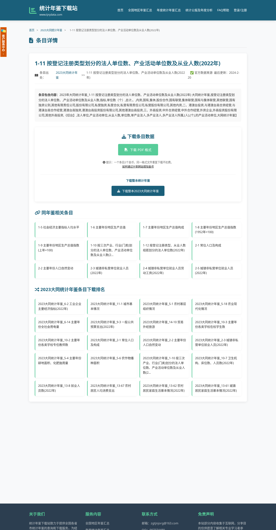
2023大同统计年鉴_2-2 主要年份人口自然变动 (164, 342)
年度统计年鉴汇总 (169, 10)
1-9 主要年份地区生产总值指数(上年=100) (58, 247)
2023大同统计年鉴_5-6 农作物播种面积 (112, 360)
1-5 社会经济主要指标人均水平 (58, 227)
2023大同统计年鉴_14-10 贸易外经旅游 (163, 324)
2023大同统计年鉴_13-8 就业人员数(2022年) (59, 388)
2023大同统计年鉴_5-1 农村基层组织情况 (164, 306)
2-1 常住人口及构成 (208, 245)
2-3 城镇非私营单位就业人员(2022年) (109, 270)
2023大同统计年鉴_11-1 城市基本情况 (111, 306)
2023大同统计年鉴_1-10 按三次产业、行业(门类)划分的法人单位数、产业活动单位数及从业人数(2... (164, 365)
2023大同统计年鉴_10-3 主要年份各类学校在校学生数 (216, 324)
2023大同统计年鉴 (51, 30)
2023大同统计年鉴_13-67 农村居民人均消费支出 (110, 388)
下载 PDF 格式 (141, 150)
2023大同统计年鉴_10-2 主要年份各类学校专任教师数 (59, 342)
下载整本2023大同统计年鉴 (140, 191)
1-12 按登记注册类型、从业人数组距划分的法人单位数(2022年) (164, 247)
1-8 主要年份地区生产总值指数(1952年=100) (215, 229)
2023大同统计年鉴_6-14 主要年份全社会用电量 (59, 324)
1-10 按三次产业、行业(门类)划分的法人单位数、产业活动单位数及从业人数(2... (111, 250)
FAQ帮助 (223, 10)
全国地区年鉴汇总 (140, 10)
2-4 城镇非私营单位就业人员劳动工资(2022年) (163, 270)
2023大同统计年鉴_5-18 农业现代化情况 (216, 306)
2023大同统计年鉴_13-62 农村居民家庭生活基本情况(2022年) (164, 388)
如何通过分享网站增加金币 (138, 166)
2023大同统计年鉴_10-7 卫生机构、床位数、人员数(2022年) (216, 360)
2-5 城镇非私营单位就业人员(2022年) (214, 270)
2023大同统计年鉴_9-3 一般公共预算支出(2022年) (112, 324)
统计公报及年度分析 (199, 10)
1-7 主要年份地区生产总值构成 (163, 227)
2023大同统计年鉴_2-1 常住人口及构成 (112, 342)
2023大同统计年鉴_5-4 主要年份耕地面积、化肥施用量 (59, 360)
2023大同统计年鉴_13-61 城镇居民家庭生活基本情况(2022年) (216, 388)
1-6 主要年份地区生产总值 (108, 227)
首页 (120, 10)
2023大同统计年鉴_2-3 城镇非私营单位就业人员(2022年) (216, 342)
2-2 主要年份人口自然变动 (55, 268)
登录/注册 (240, 10)
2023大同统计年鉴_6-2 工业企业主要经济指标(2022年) (59, 306)
